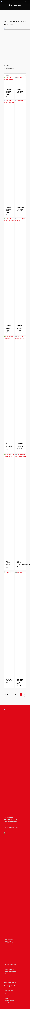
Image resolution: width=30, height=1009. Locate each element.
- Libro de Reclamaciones (10, 974)
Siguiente (15, 699)
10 (10, 699)
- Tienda (6, 998)
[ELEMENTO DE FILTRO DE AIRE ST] (20, 388)
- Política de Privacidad (9, 967)
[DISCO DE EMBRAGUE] (9, 624)
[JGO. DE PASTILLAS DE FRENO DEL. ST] (20, 82)
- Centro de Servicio (9, 1000)
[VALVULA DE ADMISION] (20, 152)
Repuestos (6, 24)
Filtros (6, 72)
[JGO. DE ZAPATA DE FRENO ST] (20, 270)
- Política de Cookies (9, 969)
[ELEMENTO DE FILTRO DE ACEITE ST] (20, 624)
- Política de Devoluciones (10, 971)
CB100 (16, 75)
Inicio (5, 21)
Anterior (7, 694)
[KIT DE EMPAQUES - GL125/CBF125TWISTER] (20, 506)
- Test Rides (7, 1003)
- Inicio (5, 993)
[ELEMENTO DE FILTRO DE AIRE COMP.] (9, 82)
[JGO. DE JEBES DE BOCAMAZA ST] (9, 388)
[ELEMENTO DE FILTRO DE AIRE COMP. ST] (9, 152)
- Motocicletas (7, 996)
